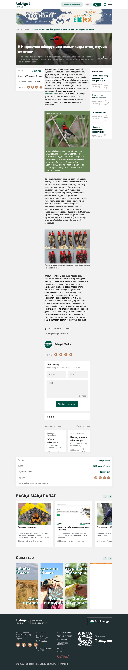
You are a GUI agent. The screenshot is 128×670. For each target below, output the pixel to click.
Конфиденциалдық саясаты (44, 649)
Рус (88, 4)
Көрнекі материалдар (42, 637)
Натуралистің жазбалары (62, 644)
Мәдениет (61, 648)
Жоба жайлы (41, 641)
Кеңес (59, 652)
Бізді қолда (101, 621)
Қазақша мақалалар (71, 4)
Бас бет (20, 29)
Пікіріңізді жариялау (67, 404)
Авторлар (40, 632)
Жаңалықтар (62, 639)
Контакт (39, 645)
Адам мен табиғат (64, 636)
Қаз (97, 4)
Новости (29, 29)
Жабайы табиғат (64, 632)
